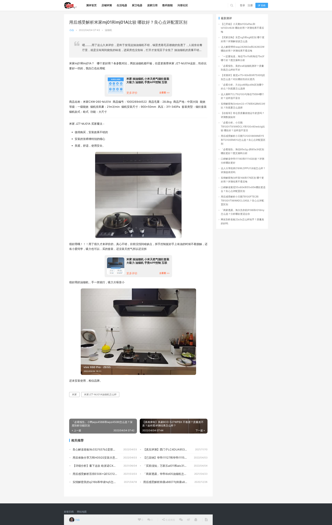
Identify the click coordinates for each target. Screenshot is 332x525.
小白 (71, 30)
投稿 (262, 5)
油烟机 (108, 30)
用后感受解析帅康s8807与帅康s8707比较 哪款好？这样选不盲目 (175, 482)
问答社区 (183, 5)
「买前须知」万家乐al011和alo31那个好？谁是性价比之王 (175, 465)
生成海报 (170, 519)
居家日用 (152, 5)
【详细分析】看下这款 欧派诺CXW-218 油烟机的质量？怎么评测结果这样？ (105, 465)
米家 (74, 394)
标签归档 (69, 511)
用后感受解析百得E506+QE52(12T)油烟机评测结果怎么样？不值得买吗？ (105, 474)
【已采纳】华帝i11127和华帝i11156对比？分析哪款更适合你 (175, 457)
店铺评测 (107, 5)
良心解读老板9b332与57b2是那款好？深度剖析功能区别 (105, 449)
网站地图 (82, 511)
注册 (250, 5)
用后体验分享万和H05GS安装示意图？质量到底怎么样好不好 (105, 457)
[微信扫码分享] (181, 519)
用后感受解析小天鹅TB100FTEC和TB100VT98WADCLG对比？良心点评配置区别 (242, 200)
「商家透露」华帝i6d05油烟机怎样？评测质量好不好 (175, 474)
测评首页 (91, 5)
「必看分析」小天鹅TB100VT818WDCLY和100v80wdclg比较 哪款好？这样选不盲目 (243, 126)
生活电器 (122, 5)
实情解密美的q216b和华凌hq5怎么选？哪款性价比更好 (105, 482)
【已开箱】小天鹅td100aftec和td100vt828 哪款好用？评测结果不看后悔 (242, 27)
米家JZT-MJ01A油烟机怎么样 (100, 394)
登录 (242, 5)
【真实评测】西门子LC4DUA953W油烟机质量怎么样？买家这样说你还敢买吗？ (175, 449)
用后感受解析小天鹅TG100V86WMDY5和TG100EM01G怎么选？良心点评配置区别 (243, 139)
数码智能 (167, 5)
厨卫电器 (137, 5)
